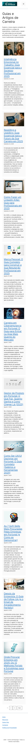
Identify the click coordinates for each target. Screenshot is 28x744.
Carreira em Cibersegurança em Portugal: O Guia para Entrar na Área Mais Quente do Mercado (13, 331)
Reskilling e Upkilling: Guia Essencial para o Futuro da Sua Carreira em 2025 (13, 136)
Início (4, 717)
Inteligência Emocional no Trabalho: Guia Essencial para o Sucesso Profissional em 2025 (13, 68)
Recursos (5, 719)
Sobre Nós (5, 722)
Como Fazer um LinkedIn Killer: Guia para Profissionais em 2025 (13, 203)
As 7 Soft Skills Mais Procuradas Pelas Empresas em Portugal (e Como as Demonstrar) (13, 533)
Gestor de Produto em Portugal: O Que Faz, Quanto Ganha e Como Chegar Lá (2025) (14, 399)
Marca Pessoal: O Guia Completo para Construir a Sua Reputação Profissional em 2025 (13, 266)
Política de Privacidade (9, 727)
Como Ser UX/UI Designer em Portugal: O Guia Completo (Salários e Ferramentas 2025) (13, 464)
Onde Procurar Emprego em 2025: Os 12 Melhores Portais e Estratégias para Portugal (14, 664)
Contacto (5, 725)
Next (19, 708)
